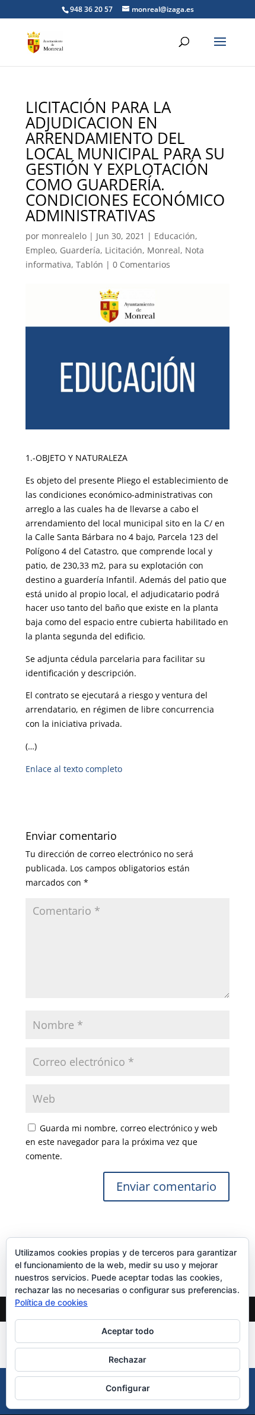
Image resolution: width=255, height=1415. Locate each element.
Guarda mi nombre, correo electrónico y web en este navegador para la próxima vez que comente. (122, 1142)
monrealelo (64, 235)
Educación (174, 235)
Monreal (163, 250)
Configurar (128, 1388)
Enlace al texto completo (74, 768)
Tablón (89, 264)
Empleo (40, 250)
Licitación (123, 250)
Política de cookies (51, 1302)
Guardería (80, 250)
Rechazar (127, 1359)
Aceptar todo (127, 1331)
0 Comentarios (141, 264)
